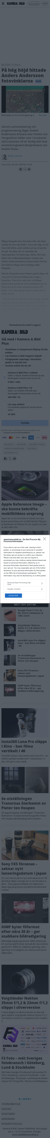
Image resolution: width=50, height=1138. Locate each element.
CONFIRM (13, 596)
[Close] (45, 539)
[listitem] (25, 583)
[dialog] (25, 569)
